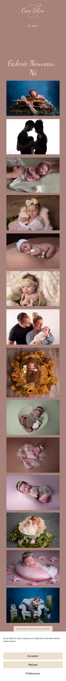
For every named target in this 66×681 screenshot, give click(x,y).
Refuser (33, 664)
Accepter (33, 656)
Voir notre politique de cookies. (18, 647)
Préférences (33, 673)
